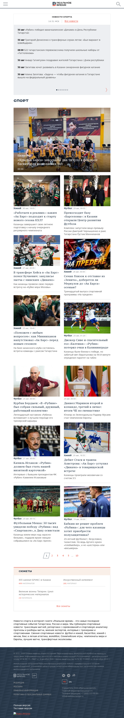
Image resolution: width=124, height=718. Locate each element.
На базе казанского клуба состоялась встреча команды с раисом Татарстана (36, 341)
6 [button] (65, 89)
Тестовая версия (23, 708)
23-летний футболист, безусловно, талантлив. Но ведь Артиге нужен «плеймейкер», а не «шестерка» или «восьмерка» (84, 536)
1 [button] (56, 89)
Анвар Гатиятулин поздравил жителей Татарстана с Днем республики (61, 60)
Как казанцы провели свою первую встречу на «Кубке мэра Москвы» (36, 280)
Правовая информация (26, 690)
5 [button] (63, 89)
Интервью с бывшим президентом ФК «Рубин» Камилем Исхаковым (35, 470)
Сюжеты (25, 571)
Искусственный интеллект (78, 581)
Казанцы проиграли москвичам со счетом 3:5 (86, 469)
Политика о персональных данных (32, 694)
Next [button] (106, 90)
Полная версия (22, 705)
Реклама (18, 686)
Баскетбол (24, 155)
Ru (64, 681)
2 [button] (58, 89)
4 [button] (62, 89)
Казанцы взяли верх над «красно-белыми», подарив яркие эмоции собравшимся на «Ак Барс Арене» (37, 531)
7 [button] (67, 89)
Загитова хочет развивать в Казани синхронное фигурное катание (59, 67)
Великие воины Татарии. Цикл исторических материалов (36, 594)
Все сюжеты (63, 606)
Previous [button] (18, 90)
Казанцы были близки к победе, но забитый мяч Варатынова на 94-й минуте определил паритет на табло (87, 348)
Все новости (71, 21)
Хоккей (17, 208)
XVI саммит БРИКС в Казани (35, 581)
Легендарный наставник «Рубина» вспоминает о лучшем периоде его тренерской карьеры (37, 411)
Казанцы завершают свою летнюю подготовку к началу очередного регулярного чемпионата (35, 221)
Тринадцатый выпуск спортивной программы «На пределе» (84, 285)
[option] (62, 54)
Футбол (68, 208)
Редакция (19, 683)
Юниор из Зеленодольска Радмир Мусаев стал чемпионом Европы (87, 410)
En (70, 681)
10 (77, 555)
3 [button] (60, 89)
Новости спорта (62, 17)
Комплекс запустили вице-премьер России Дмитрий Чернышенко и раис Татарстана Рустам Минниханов (85, 223)
